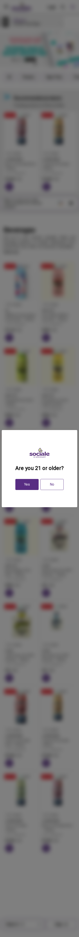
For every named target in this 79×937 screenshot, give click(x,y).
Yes (27, 484)
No (52, 484)
